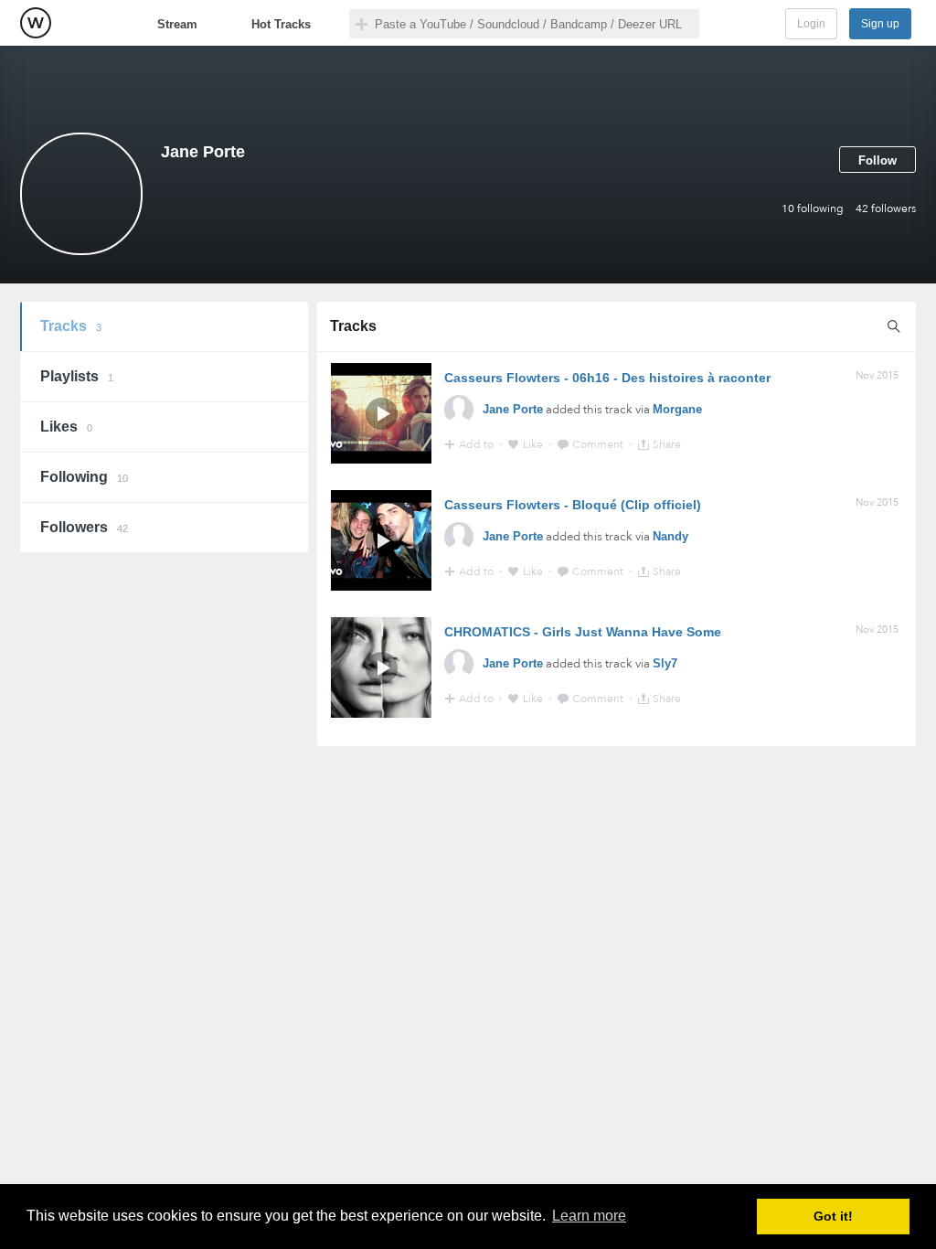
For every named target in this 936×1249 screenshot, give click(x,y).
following (813, 208)
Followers (84, 527)
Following (84, 477)
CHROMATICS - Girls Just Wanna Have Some (582, 631)
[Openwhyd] (35, 22)
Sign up (880, 23)
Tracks (70, 326)
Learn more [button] (589, 1215)
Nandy (670, 536)
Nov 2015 (877, 375)
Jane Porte (513, 409)
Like (534, 444)
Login (811, 23)
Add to (477, 444)
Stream (177, 24)
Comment (599, 444)
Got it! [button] (833, 1216)
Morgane (677, 409)
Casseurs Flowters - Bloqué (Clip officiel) (572, 504)
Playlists (76, 376)
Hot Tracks (281, 24)
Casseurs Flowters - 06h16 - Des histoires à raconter (607, 377)
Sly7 (665, 663)
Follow (877, 160)
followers (886, 208)
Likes (66, 426)
